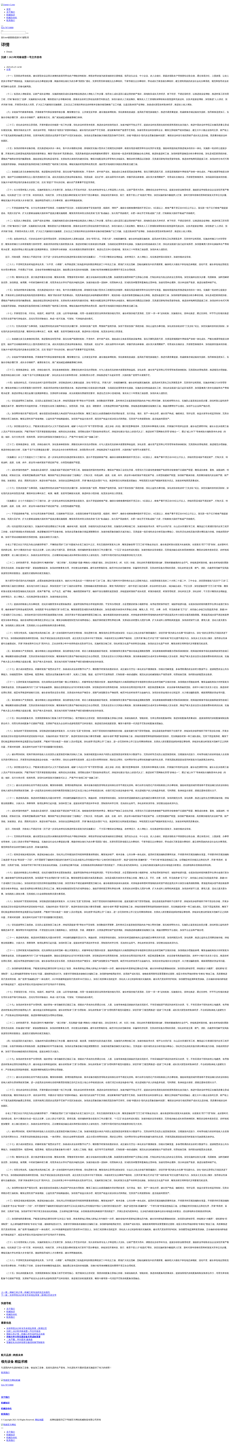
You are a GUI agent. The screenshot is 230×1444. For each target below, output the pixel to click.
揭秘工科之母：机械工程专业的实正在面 (25, 1334)
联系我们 (5, 1372)
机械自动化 (6, 1408)
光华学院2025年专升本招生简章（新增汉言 (26, 1328)
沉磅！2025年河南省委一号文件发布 (23, 1331)
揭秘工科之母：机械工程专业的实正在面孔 (30, 1292)
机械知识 (5, 1403)
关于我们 (5, 1397)
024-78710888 (7, 27)
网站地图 (39, 1420)
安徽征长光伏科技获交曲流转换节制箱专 (25, 1342)
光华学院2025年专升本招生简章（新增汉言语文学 (33, 1295)
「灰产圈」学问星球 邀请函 (19, 1339)
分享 (8, 69)
